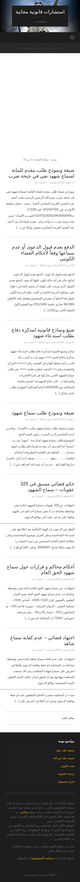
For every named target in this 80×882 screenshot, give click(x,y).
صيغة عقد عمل (65, 750)
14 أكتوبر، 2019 (66, 182)
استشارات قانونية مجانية (40, 12)
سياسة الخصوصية (42, 858)
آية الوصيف (54, 182)
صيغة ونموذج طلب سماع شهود (43, 413)
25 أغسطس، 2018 (65, 579)
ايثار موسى (51, 496)
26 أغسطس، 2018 (65, 496)
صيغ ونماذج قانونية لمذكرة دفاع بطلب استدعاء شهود (43, 333)
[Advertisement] (40, 112)
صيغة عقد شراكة (63, 758)
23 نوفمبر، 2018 (66, 342)
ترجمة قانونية (66, 773)
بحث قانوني (67, 765)
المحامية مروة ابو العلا (50, 265)
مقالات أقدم (68, 718)
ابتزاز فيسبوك (65, 781)
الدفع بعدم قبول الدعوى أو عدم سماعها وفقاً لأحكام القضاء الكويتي (43, 252)
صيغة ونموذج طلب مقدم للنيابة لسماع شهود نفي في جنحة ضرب (41, 173)
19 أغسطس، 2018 (65, 650)
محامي (24, 812)
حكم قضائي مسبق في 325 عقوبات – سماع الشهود (47, 486)
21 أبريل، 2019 (67, 265)
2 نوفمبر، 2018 (67, 419)
